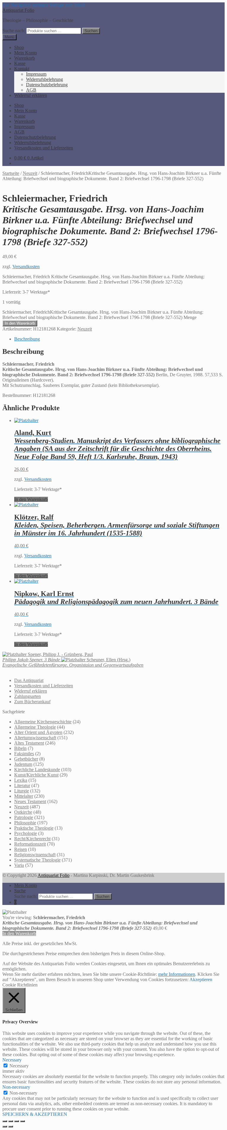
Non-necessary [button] (16, 1087)
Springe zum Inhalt (67, 4)
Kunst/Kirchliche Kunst (36, 774)
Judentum (23, 764)
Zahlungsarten (27, 696)
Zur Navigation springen (25, 4)
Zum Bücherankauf (32, 701)
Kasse (19, 63)
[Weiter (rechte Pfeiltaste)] (10, 1126)
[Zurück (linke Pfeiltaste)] (4, 1126)
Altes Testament (29, 742)
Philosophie (25, 822)
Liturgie (21, 790)
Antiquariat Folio (18, 10)
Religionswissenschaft (35, 854)
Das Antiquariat (28, 680)
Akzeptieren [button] (200, 979)
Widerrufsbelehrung (44, 79)
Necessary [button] (12, 1059)
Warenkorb (24, 58)
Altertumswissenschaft (35, 737)
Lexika (20, 780)
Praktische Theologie (33, 828)
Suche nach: (13, 30)
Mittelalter (23, 796)
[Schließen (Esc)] (22, 1121)
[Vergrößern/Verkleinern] (4, 1121)
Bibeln (20, 748)
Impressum (36, 73)
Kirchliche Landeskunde (37, 769)
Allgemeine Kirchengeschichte (43, 721)
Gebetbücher (26, 758)
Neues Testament (30, 801)
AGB (31, 89)
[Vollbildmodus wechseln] (10, 1121)
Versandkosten (26, 266)
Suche (20, 890)
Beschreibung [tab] (27, 338)
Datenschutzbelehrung (47, 84)
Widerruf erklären (30, 95)
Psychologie (25, 833)
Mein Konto (25, 52)
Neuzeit (30, 173)
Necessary (19, 1065)
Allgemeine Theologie (35, 727)
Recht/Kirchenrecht (32, 838)
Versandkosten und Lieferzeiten (43, 147)
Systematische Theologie (37, 859)
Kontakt (21, 68)
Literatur (22, 785)
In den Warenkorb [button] (31, 499)
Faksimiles (24, 753)
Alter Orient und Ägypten (38, 732)
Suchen (91, 31)
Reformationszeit (30, 843)
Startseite (10, 173)
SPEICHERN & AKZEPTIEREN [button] (34, 1114)
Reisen (20, 849)
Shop (19, 47)
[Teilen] (16, 1121)
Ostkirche (23, 812)
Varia (19, 865)
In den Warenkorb (20, 323)
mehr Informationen (176, 974)
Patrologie (23, 817)
